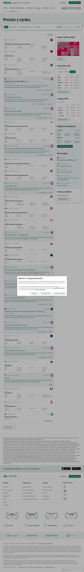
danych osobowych (41, 289)
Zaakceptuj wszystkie (59, 293)
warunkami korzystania (59, 288)
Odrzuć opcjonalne (45, 293)
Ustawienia (34, 293)
